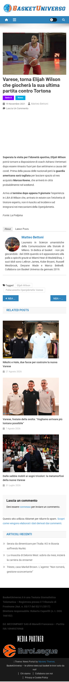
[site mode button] (53, 20)
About (8, 229)
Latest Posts (22, 229)
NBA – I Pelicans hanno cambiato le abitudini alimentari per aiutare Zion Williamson (59, 298)
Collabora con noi (44, 673)
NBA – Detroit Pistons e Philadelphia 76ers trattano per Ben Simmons (13, 298)
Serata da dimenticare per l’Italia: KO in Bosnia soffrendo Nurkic (33, 546)
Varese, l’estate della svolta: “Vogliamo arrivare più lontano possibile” (32, 421)
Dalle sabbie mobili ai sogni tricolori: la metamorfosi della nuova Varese (33, 478)
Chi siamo (25, 673)
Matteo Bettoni (39, 103)
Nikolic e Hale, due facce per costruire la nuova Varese (30, 364)
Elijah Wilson (23, 285)
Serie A (8, 97)
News (20, 97)
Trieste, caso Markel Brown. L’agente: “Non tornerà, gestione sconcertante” (36, 569)
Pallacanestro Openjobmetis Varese (24, 290)
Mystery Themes (46, 661)
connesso (25, 506)
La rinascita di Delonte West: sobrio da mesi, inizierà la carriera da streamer (36, 557)
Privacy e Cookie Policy (36, 677)
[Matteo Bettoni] (12, 244)
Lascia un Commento (17, 108)
